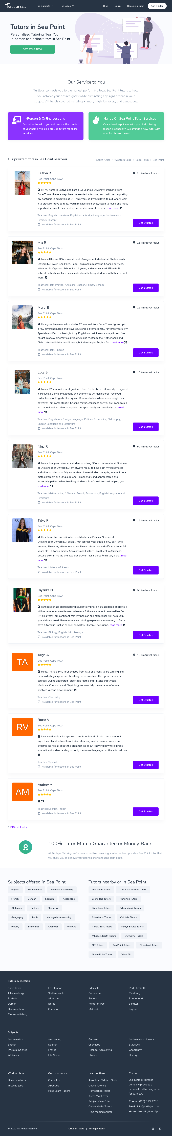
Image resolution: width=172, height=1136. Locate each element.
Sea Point (158, 160)
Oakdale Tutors (128, 917)
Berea (51, 1004)
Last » (23, 827)
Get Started (146, 223)
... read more (112, 208)
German (32, 898)
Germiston (95, 993)
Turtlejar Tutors (76, 1128)
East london (55, 988)
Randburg (134, 993)
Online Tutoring (97, 1085)
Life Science (55, 1055)
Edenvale (94, 988)
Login (118, 6)
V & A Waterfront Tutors (133, 889)
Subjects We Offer (100, 1101)
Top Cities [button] (65, 6)
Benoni (93, 998)
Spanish (49, 898)
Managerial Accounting (59, 917)
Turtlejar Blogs (97, 1128)
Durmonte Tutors (134, 936)
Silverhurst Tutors (101, 917)
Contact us (54, 1080)
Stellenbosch (55, 993)
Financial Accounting (62, 889)
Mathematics (35, 889)
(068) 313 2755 (148, 1101)
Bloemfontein (16, 1009)
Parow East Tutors (102, 926)
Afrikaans (16, 908)
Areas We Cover (98, 1096)
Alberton (53, 998)
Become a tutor (135, 6)
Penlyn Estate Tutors (132, 926)
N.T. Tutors (97, 945)
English (15, 889)
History (15, 926)
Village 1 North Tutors (104, 936)
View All (71, 926)
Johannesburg (16, 993)
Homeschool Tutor (99, 1091)
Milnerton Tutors (128, 898)
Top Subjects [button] (43, 6)
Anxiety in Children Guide (103, 1080)
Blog (105, 6)
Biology (35, 908)
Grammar (53, 926)
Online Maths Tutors (100, 1106)
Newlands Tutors (101, 889)
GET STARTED (32, 49)
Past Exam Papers (59, 1091)
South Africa (103, 160)
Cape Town (142, 160)
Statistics (134, 1045)
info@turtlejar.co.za (148, 1106)
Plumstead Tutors (149, 945)
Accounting (69, 898)
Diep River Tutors (101, 908)
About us (53, 1085)
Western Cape (123, 160)
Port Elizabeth (137, 988)
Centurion (53, 1009)
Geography (17, 917)
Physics (93, 1055)
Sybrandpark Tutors (130, 908)
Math (35, 917)
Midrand (93, 1009)
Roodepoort (136, 998)
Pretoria (12, 998)
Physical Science (17, 1050)
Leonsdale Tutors (101, 898)
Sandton (134, 1004)
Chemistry (53, 908)
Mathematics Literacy (141, 1039)
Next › (16, 827)
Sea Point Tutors (122, 945)
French (15, 898)
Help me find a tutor (100, 1112)
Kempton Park (97, 1004)
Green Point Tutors (102, 954)
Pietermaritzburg (17, 1014)
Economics (33, 926)
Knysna (133, 1009)
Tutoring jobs (15, 1085)
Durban (12, 1004)
